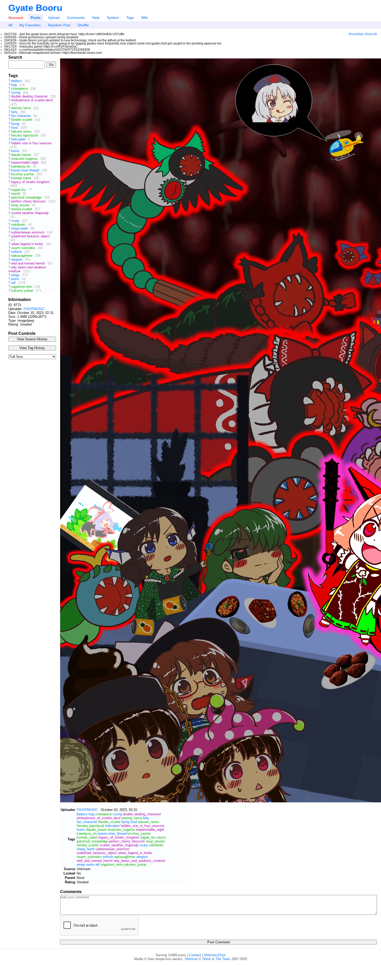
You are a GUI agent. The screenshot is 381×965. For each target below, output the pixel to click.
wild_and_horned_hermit (95, 861)
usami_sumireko (89, 857)
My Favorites (30, 25)
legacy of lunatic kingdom (30, 182)
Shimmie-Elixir (214, 955)
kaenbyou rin (21, 166)
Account (15, 18)
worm (15, 279)
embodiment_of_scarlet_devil (99, 818)
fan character (21, 116)
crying (16, 93)
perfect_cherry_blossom (127, 841)
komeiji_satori (87, 837)
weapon (17, 259)
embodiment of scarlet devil (32, 100)
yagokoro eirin (22, 287)
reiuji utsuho (20, 205)
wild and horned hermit (28, 263)
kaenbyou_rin (87, 833)
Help (96, 18)
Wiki (144, 18)
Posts (36, 18)
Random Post (59, 25)
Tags (130, 18)
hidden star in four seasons (31, 143)
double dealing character (30, 97)
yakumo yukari (22, 290)
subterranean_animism (112, 849)
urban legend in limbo (27, 244)
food (15, 128)
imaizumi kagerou (25, 159)
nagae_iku (148, 837)
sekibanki (18, 225)
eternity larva (21, 108)
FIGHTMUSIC (34, 309)
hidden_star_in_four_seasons (143, 826)
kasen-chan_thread (112, 833)
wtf (14, 283)
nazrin (16, 193)
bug (14, 85)
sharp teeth (20, 228)
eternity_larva (132, 818)
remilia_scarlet (87, 845)
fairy (15, 112)
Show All (371, 34)
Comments (76, 18)
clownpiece (20, 89)
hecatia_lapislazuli (90, 826)
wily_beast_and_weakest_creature (139, 861)
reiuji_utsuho (155, 841)
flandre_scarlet (109, 822)
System (113, 18)
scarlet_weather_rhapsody (119, 845)
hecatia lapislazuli (25, 135)
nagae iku (19, 190)
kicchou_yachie (139, 833)
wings (16, 275)
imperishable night (25, 162)
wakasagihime (22, 256)
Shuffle (83, 25)
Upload (54, 18)
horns (15, 151)
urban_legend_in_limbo (135, 853)
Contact (195, 955)
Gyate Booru (35, 8)
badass (17, 81)
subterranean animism (28, 232)
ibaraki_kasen (96, 830)
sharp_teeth (85, 849)
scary (15, 221)
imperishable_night (150, 830)
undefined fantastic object (30, 236)
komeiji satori (21, 178)
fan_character (87, 822)
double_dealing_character (142, 814)
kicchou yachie (23, 174)
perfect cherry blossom (29, 201)
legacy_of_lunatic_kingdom (118, 837)
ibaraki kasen (21, 155)
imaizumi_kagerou (121, 830)
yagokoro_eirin (112, 864)
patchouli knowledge (27, 197)
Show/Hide (356, 34)
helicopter (19, 139)
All (10, 25)
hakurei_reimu (148, 822)
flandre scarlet (22, 120)
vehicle (17, 252)
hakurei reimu (21, 131)
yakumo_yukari (135, 864)
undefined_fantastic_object (97, 853)
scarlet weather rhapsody (30, 213)
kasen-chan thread (25, 170)
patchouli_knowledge (92, 841)
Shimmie (191, 959)
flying (15, 124)
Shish (206, 959)
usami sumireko (23, 248)
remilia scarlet (22, 209)
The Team (222, 959)
